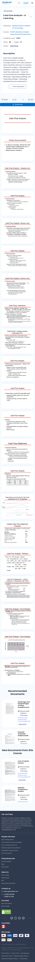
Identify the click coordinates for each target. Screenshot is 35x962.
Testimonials (5, 878)
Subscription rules (6, 956)
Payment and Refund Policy (9, 958)
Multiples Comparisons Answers (23, 789)
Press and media (6, 903)
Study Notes (5, 867)
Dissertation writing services (9, 850)
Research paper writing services (10, 848)
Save (31, 99)
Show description (18, 86)
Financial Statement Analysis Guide (23, 734)
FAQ (2, 880)
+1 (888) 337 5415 (9, 896)
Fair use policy (25, 953)
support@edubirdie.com (8, 830)
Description (9, 53)
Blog (2, 864)
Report (6, 99)
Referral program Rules (21, 956)
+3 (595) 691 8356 (9, 894)
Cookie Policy (23, 958)
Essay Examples (6, 861)
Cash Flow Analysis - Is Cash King (14, 17)
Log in (26, 3)
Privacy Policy (5, 953)
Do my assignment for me (9, 845)
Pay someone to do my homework (11, 842)
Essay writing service (7, 839)
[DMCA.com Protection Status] (17, 911)
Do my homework (6, 853)
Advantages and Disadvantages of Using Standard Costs (24, 704)
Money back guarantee (8, 883)
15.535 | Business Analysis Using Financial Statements (20, 33)
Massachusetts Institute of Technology (21, 27)
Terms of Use (15, 953)
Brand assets (5, 906)
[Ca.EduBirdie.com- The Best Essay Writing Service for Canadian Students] (3, 927)
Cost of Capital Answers (23, 762)
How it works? (5, 875)
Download (19, 104)
